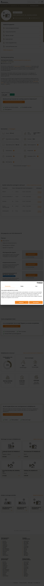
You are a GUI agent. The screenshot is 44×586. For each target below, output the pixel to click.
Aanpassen (21, 302)
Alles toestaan (36, 302)
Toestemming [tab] (7, 286)
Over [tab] (36, 286)
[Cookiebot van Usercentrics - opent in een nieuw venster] (38, 283)
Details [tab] (22, 286)
